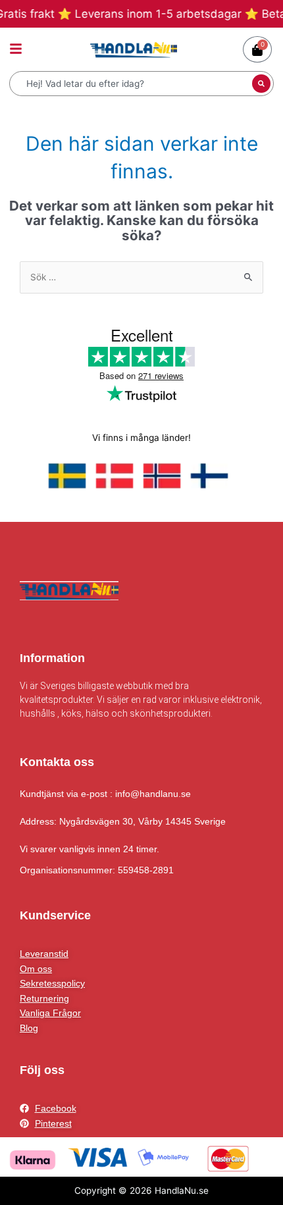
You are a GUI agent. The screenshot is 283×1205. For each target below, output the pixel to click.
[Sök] (261, 83)
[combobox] (132, 83)
